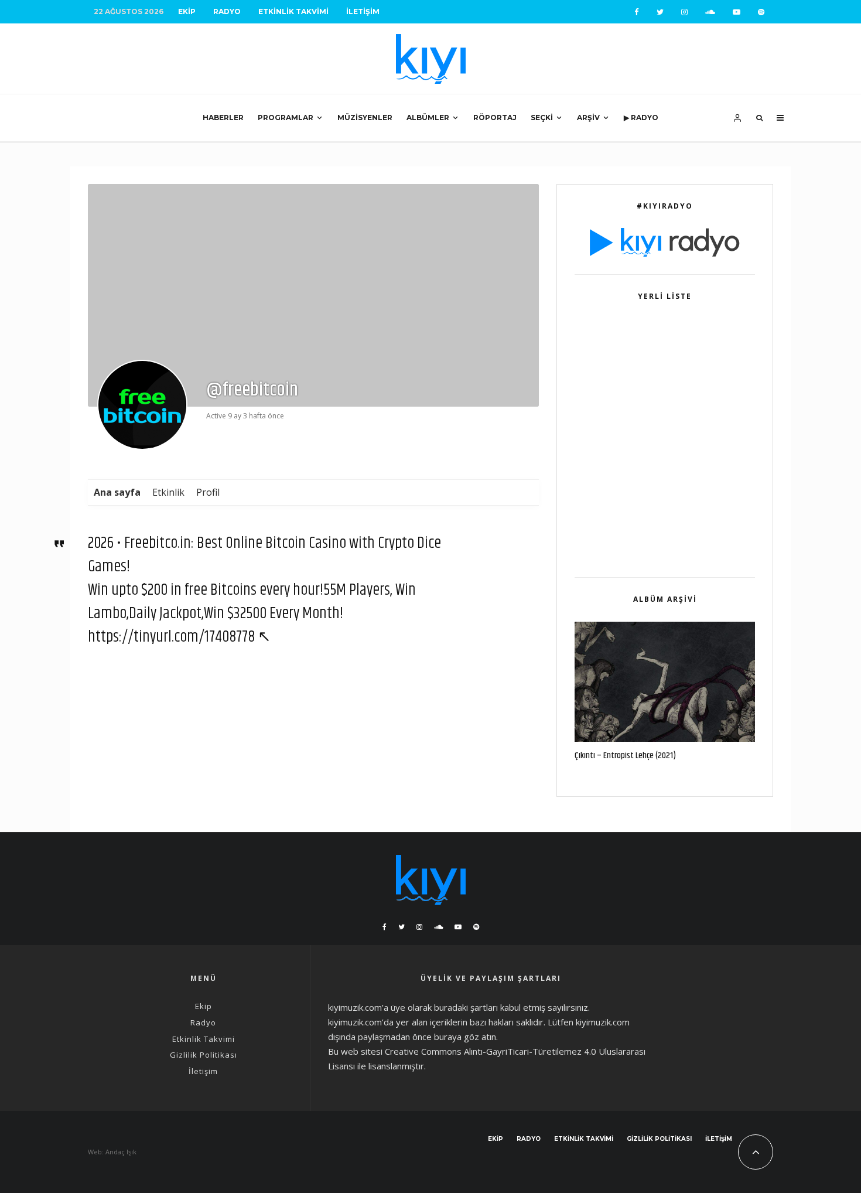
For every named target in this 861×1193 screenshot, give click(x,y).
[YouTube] (736, 12)
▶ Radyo (641, 117)
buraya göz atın (465, 1036)
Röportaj (495, 117)
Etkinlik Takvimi (293, 11)
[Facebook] (637, 12)
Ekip (187, 11)
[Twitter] (660, 12)
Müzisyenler (364, 117)
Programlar (285, 117)
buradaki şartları (466, 1007)
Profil (208, 492)
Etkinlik (168, 492)
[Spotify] (761, 12)
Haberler (223, 117)
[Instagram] (684, 12)
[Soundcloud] (710, 12)
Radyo (227, 11)
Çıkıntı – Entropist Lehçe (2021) (625, 756)
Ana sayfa (117, 492)
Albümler (427, 117)
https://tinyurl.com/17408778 (171, 637)
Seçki (542, 117)
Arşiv (588, 117)
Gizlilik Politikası (203, 1054)
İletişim (363, 11)
